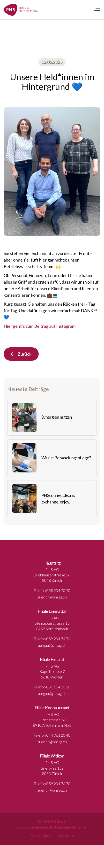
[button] (97, 10)
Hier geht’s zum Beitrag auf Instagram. (40, 326)
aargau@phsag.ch (52, 645)
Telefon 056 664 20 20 (52, 687)
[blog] (24, 417)
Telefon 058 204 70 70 (52, 590)
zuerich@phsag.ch (52, 597)
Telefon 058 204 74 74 (52, 638)
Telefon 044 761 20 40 (52, 735)
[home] (21, 10)
